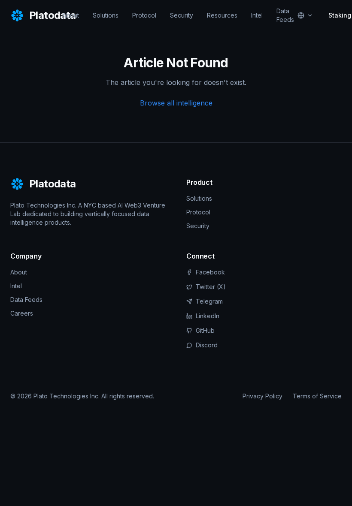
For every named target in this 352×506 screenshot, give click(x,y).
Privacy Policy (262, 396)
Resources (222, 15)
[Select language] (305, 15)
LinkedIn (207, 315)
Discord (207, 345)
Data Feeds (285, 15)
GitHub (205, 330)
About (70, 15)
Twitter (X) (211, 286)
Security (181, 15)
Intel (257, 15)
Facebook (210, 272)
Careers (21, 313)
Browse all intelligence (176, 103)
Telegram (209, 301)
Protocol (144, 15)
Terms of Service (317, 396)
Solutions (105, 15)
